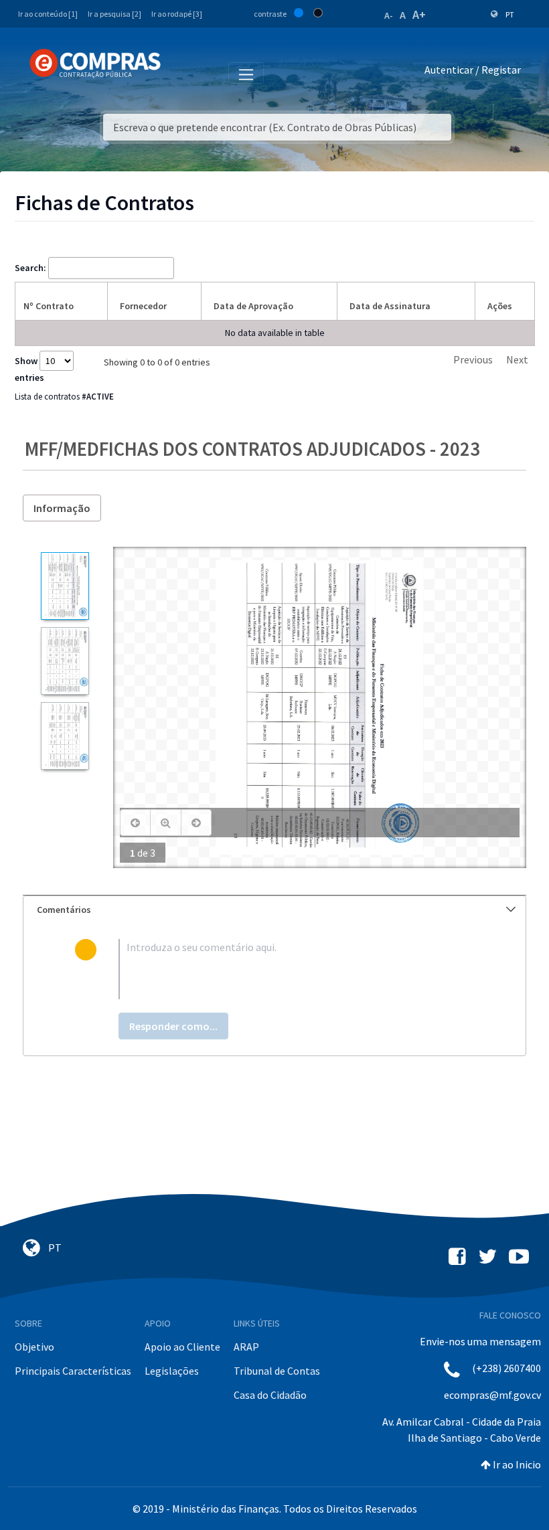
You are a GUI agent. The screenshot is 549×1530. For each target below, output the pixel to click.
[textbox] (297, 969)
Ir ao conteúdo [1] (48, 14)
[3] (64, 736)
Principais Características (73, 1370)
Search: (30, 268)
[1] (64, 586)
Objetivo (34, 1346)
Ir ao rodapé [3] (176, 14)
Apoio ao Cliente (182, 1346)
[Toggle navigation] (180, 72)
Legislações (172, 1370)
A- (388, 15)
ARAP (246, 1346)
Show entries (29, 369)
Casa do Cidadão (270, 1394)
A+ (419, 14)
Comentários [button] (64, 910)
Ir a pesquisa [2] (114, 14)
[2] (64, 661)
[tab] (274, 910)
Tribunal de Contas (277, 1370)
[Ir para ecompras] (95, 63)
